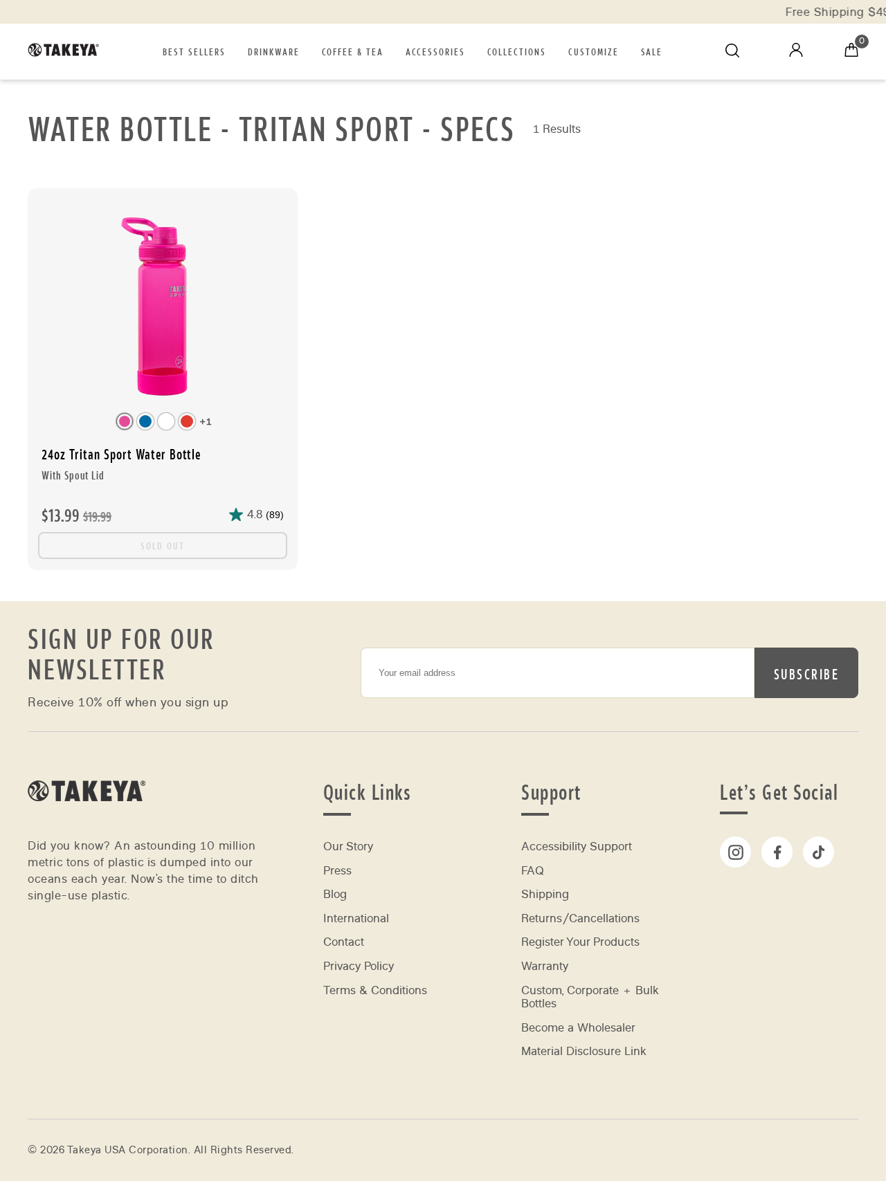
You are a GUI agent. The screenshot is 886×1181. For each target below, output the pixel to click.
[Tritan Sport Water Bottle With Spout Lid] (163, 307)
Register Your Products (580, 942)
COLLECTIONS (516, 51)
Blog (335, 894)
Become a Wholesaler (578, 1028)
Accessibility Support (576, 846)
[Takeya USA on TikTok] (818, 852)
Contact (343, 942)
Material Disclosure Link (584, 1051)
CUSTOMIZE (593, 51)
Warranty (544, 966)
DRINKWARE (274, 51)
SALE (651, 51)
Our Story (348, 846)
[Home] (86, 819)
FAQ (532, 871)
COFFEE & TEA (352, 51)
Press (337, 871)
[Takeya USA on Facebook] (777, 852)
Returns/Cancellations (580, 918)
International (356, 918)
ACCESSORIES (435, 51)
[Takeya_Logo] (67, 51)
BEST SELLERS (194, 51)
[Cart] (851, 51)
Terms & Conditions (375, 990)
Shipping (545, 894)
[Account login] (796, 53)
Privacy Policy (358, 966)
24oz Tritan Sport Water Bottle (121, 464)
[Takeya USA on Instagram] (735, 852)
